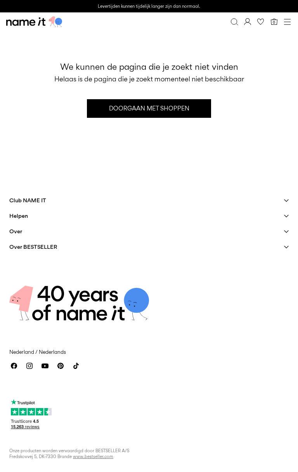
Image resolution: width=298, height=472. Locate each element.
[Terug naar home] (34, 21)
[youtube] (45, 365)
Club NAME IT (27, 200)
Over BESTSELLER (33, 246)
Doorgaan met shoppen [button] (149, 108)
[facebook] (14, 365)
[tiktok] (76, 365)
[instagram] (29, 365)
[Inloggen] (247, 21)
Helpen (18, 215)
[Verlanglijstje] (260, 21)
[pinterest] (60, 365)
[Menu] (287, 21)
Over (15, 231)
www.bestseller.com (93, 456)
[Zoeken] (234, 21)
